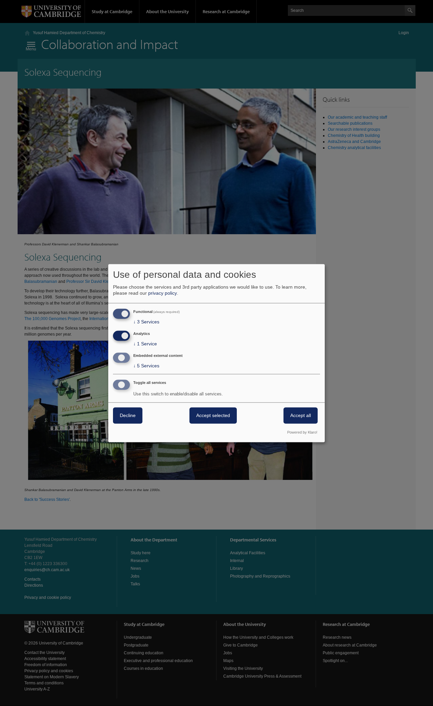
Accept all (300, 415)
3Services (146, 322)
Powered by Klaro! (302, 432)
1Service (145, 344)
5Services (146, 365)
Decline (128, 415)
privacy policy (162, 293)
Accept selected (213, 415)
